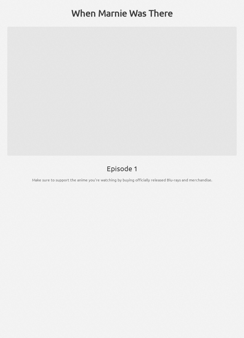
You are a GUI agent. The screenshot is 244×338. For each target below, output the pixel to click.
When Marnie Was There (122, 13)
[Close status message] (234, 333)
